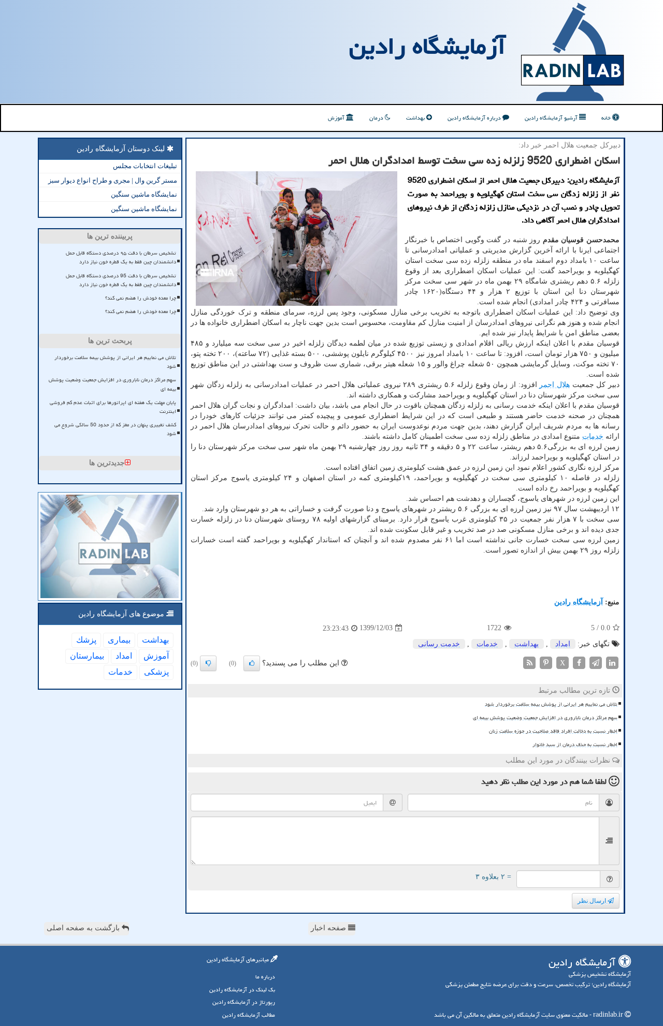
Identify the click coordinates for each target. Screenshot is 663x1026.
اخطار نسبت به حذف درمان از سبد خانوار (574, 744)
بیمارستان (87, 655)
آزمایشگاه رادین (427, 46)
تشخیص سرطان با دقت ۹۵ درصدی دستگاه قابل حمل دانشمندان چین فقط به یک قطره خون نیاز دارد (121, 257)
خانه (606, 117)
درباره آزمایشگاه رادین (475, 117)
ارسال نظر (593, 900)
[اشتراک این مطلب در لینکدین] (612, 662)
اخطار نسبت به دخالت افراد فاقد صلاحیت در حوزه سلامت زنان (553, 731)
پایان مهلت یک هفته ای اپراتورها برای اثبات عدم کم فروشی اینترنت (113, 407)
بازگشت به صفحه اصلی (84, 928)
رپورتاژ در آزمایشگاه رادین (243, 1002)
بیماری (119, 639)
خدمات (592, 436)
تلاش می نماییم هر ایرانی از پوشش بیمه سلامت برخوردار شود (551, 704)
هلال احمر (554, 385)
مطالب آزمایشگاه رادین (248, 1014)
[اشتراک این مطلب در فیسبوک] (579, 662)
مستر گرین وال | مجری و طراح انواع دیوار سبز (112, 180)
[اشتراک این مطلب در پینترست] (546, 662)
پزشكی (156, 671)
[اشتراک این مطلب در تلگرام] (595, 662)
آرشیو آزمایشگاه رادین (552, 117)
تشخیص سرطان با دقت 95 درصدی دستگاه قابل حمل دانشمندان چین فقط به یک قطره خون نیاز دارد (121, 280)
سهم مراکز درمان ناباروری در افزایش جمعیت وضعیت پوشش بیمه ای (545, 717)
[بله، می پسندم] (251, 663)
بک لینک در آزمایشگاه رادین (242, 989)
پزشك (86, 639)
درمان (377, 117)
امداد (562, 644)
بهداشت (416, 117)
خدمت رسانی (439, 644)
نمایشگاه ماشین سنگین (144, 194)
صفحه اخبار (329, 928)
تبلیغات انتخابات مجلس (145, 166)
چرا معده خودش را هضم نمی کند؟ (140, 298)
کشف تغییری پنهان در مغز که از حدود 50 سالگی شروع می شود (115, 429)
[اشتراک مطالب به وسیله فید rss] (529, 662)
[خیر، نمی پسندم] (208, 663)
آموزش (337, 117)
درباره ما (265, 976)
